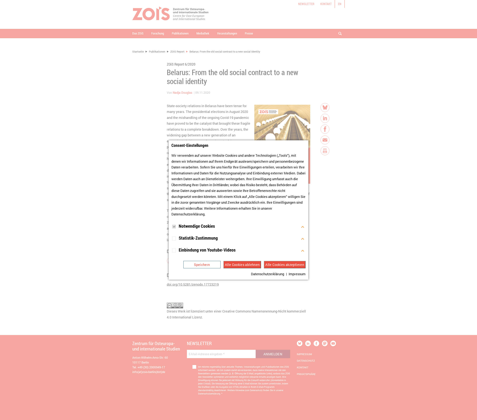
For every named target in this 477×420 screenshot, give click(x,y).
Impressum (297, 274)
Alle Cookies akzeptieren (284, 264)
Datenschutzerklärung (188, 214)
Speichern (202, 264)
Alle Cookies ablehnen (242, 264)
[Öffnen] (303, 226)
